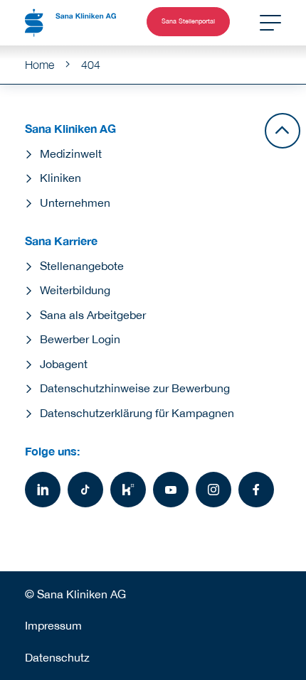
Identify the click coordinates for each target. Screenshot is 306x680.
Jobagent (64, 363)
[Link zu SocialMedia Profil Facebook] (256, 489)
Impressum (53, 625)
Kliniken (60, 177)
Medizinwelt (71, 153)
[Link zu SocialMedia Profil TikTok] (85, 489)
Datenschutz (57, 657)
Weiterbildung (75, 290)
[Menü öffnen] (270, 23)
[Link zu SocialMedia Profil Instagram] (213, 489)
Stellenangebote (82, 265)
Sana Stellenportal (188, 21)
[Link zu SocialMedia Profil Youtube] (171, 489)
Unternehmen (75, 202)
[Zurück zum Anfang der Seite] (282, 131)
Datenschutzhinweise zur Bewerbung (135, 388)
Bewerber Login (80, 339)
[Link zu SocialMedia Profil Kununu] (128, 489)
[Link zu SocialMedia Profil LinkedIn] (42, 489)
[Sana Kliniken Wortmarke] (70, 22)
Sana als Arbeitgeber (93, 314)
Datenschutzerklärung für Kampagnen (137, 412)
